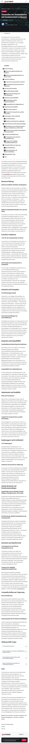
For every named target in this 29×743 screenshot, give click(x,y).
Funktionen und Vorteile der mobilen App (15, 121)
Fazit (5, 156)
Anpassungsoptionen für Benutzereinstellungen (10, 151)
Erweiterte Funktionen (9, 79)
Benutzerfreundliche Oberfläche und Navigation (13, 72)
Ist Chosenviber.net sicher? (8, 646)
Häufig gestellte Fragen (10, 154)
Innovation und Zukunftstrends (11, 134)
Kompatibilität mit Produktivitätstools (15, 104)
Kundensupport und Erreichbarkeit (12, 116)
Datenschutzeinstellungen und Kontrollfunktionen (12, 94)
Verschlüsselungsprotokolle (12, 91)
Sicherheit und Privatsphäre (10, 88)
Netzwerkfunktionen (10, 147)
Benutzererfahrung (8, 68)
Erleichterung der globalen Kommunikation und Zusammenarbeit (14, 131)
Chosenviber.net (7, 174)
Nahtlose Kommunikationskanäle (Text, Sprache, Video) (14, 76)
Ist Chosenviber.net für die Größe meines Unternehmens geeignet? (11, 658)
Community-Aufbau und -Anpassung (12, 145)
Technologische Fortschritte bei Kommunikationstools (12, 137)
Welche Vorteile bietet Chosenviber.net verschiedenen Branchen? (11, 664)
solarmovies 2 (20, 588)
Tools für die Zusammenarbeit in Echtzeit (15, 82)
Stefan (6, 23)
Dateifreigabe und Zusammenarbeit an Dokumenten (14, 85)
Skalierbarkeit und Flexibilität (11, 107)
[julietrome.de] (9, 1)
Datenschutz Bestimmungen (10, 740)
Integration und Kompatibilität (11, 97)
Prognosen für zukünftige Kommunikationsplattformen (11, 141)
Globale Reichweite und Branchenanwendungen (15, 123)
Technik (4, 11)
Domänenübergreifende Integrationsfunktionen (10, 101)
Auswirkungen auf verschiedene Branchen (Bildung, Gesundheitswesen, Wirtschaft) (14, 127)
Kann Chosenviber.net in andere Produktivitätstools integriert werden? (14, 652)
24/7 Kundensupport (10, 118)
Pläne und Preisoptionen (11, 109)
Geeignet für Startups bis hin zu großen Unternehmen (14, 112)
